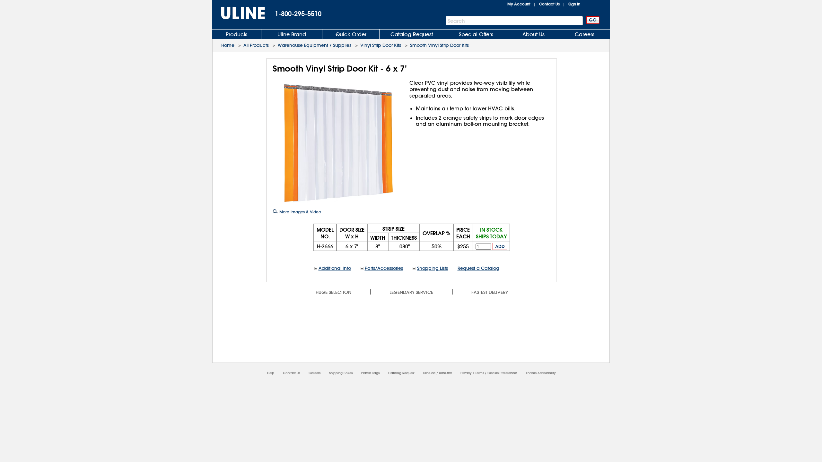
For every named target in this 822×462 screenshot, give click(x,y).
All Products (256, 45)
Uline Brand (291, 34)
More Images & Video (299, 211)
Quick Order (351, 34)
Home (227, 45)
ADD (500, 246)
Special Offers (476, 34)
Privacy (466, 373)
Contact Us (549, 3)
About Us (533, 34)
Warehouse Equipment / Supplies (314, 45)
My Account (518, 3)
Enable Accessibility (541, 373)
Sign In (574, 3)
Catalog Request (411, 34)
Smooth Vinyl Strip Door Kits (439, 45)
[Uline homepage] (238, 13)
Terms (479, 373)
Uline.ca (429, 373)
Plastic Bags (370, 373)
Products (236, 34)
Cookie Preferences (502, 373)
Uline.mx (445, 373)
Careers (584, 34)
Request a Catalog (478, 268)
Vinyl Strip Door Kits (380, 45)
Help (270, 373)
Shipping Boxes (341, 373)
